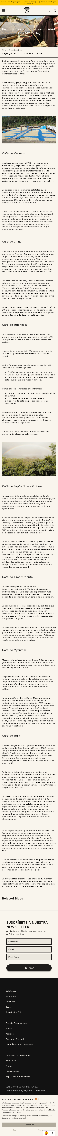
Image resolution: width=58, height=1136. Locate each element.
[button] (3, 10)
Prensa (9, 1028)
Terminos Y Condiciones (18, 1055)
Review (9, 1007)
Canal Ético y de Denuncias (19, 1044)
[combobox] (49, 1133)
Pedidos (10, 1034)
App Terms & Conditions (18, 1076)
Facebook (10, 1001)
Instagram (11, 996)
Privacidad (11, 1060)
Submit (29, 968)
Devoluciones (12, 1071)
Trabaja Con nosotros (16, 1023)
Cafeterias (11, 991)
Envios (9, 1066)
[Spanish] (49, 1133)
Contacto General (15, 1039)
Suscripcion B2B (14, 1012)
